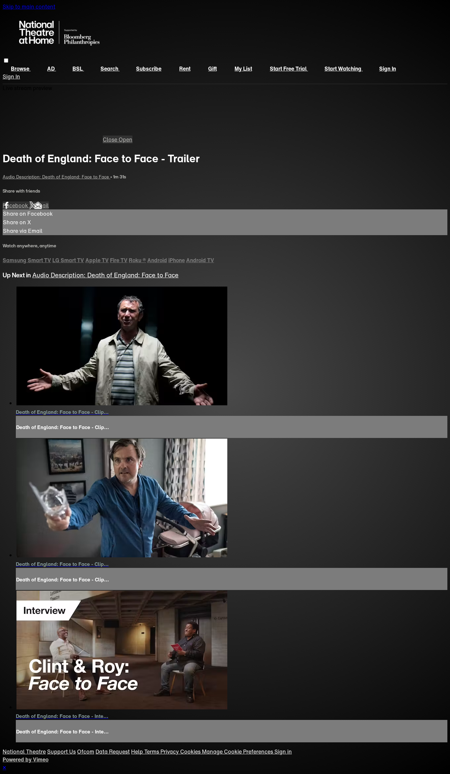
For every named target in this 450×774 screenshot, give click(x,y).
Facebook (16, 205)
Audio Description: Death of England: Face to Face (56, 176)
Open (125, 139)
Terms (152, 752)
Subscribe (148, 69)
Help (137, 752)
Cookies (191, 752)
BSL (78, 69)
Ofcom (85, 752)
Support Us (61, 752)
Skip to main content (29, 7)
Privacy (170, 752)
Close (111, 139)
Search (110, 69)
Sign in (387, 69)
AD (51, 69)
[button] (6, 60)
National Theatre (24, 752)
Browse (21, 69)
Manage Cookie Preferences (238, 752)
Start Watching (343, 69)
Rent (184, 69)
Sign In (11, 76)
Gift (212, 69)
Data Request (113, 752)
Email (41, 205)
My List (243, 69)
